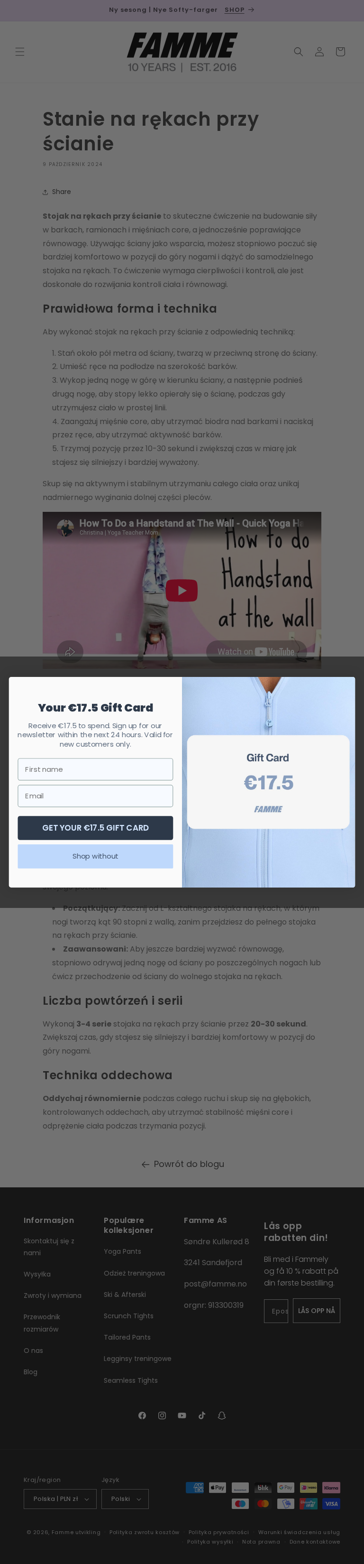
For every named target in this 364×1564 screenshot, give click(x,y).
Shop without (95, 856)
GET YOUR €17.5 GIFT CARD (95, 827)
